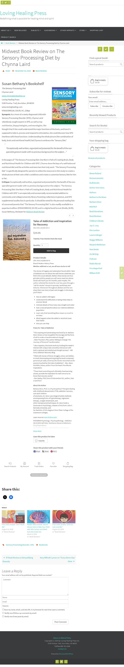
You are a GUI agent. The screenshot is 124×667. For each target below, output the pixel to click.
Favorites (53, 466)
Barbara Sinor (95, 202)
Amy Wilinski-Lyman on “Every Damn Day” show (57, 558)
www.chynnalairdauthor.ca (13, 95)
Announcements (96, 178)
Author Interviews (96, 187)
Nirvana (61, 652)
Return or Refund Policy (62, 636)
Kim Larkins (94, 230)
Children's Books (96, 220)
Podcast (93, 258)
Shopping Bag (68, 466)
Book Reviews (11, 43)
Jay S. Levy (94, 225)
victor (8, 70)
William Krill (94, 273)
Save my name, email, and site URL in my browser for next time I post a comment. (34, 608)
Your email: (93, 97)
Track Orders (39, 466)
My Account (24, 466)
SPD (32, 544)
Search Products (10, 466)
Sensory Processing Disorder (17, 544)
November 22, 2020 (23, 70)
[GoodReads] (9, 2)
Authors (92, 192)
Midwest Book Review (35, 211)
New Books (94, 249)
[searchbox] (105, 64)
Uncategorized (95, 268)
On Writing (93, 254)
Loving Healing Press (23, 13)
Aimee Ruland (95, 173)
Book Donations (96, 211)
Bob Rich (93, 206)
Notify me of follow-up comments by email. (21, 612)
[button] (40, 440)
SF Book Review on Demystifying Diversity (18, 558)
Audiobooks (94, 182)
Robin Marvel (95, 263)
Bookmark (43, 544)
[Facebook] (2, 2)
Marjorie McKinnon (97, 244)
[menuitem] (69, 215)
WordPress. (69, 652)
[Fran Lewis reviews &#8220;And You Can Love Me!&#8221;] (63, 516)
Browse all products (96, 158)
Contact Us (62, 647)
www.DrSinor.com (50, 416)
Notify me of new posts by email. (17, 615)
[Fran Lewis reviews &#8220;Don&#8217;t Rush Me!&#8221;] (13, 516)
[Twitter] (6, 2)
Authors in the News (97, 197)
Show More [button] (37, 430)
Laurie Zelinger (95, 235)
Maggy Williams (96, 240)
